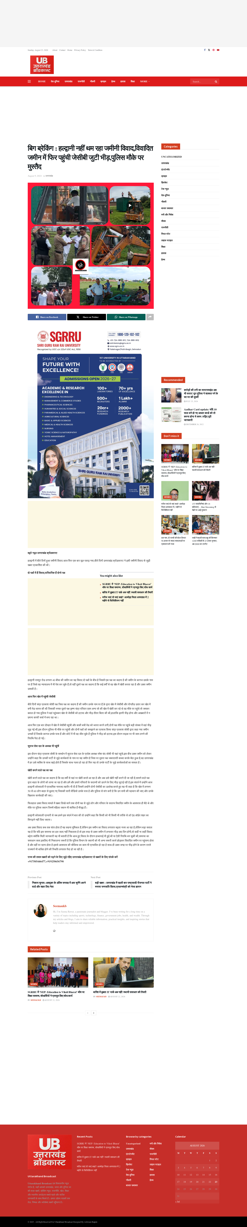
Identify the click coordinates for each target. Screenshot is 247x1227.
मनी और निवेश (167, 214)
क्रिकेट (164, 182)
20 (197, 1181)
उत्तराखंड (68, 81)
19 (191, 1181)
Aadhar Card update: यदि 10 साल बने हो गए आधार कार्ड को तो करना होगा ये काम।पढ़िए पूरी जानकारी (200, 414)
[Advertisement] (123, 23)
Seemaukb (60, 906)
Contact (62, 50)
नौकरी (92, 81)
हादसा (122, 81)
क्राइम (103, 81)
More (143, 81)
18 (184, 1181)
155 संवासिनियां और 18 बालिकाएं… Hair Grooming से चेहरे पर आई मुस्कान (204, 506)
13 (197, 1174)
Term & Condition (95, 50)
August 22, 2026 (52, 1000)
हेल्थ (113, 81)
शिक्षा (133, 81)
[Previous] (87, 1013)
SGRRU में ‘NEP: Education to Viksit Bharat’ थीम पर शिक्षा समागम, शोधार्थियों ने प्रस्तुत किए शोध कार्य (127, 585)
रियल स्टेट (165, 233)
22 (210, 1181)
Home (69, 50)
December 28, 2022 (195, 424)
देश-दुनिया (55, 81)
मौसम (163, 221)
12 (191, 1174)
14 (203, 1174)
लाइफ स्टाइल (167, 240)
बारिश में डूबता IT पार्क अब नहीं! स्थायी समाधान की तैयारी (127, 592)
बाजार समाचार (167, 208)
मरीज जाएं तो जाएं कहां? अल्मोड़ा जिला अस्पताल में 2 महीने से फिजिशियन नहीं (125, 598)
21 (203, 1181)
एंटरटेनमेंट (165, 169)
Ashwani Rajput (90, 1221)
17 (178, 1181)
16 (216, 1174)
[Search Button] (216, 81)
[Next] (93, 1013)
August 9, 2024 (35, 175)
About (54, 50)
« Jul (177, 1201)
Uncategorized (171, 156)
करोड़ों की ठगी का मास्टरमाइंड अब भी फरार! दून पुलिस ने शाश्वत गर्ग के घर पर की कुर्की (201, 393)
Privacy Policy (80, 50)
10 (178, 1174)
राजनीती (81, 81)
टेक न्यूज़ (165, 189)
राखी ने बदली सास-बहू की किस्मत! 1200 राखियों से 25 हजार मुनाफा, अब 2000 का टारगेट (204, 540)
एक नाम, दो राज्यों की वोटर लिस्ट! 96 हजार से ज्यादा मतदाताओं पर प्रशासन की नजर (173, 540)
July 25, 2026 (192, 401)
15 (210, 1174)
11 (184, 1174)
